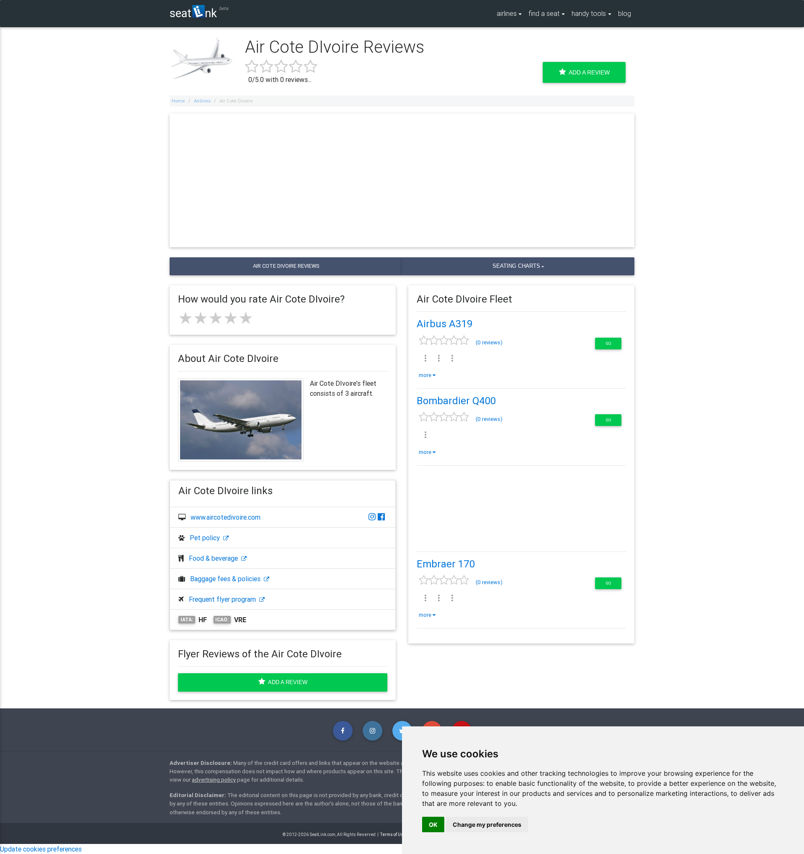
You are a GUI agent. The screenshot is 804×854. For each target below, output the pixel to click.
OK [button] (433, 824)
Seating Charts (516, 266)
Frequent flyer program (224, 599)
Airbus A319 (445, 324)
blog (624, 13)
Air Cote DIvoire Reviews (286, 265)
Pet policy (206, 537)
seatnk (193, 12)
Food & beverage (215, 558)
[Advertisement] (402, 180)
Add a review (286, 682)
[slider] (215, 318)
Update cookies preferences (41, 849)
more (426, 375)
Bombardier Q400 (456, 401)
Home (178, 101)
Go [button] (608, 343)
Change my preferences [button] (487, 824)
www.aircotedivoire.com (225, 517)
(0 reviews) (489, 342)
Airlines (202, 101)
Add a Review (588, 72)
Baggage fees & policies (227, 578)
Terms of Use (393, 834)
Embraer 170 (446, 564)
